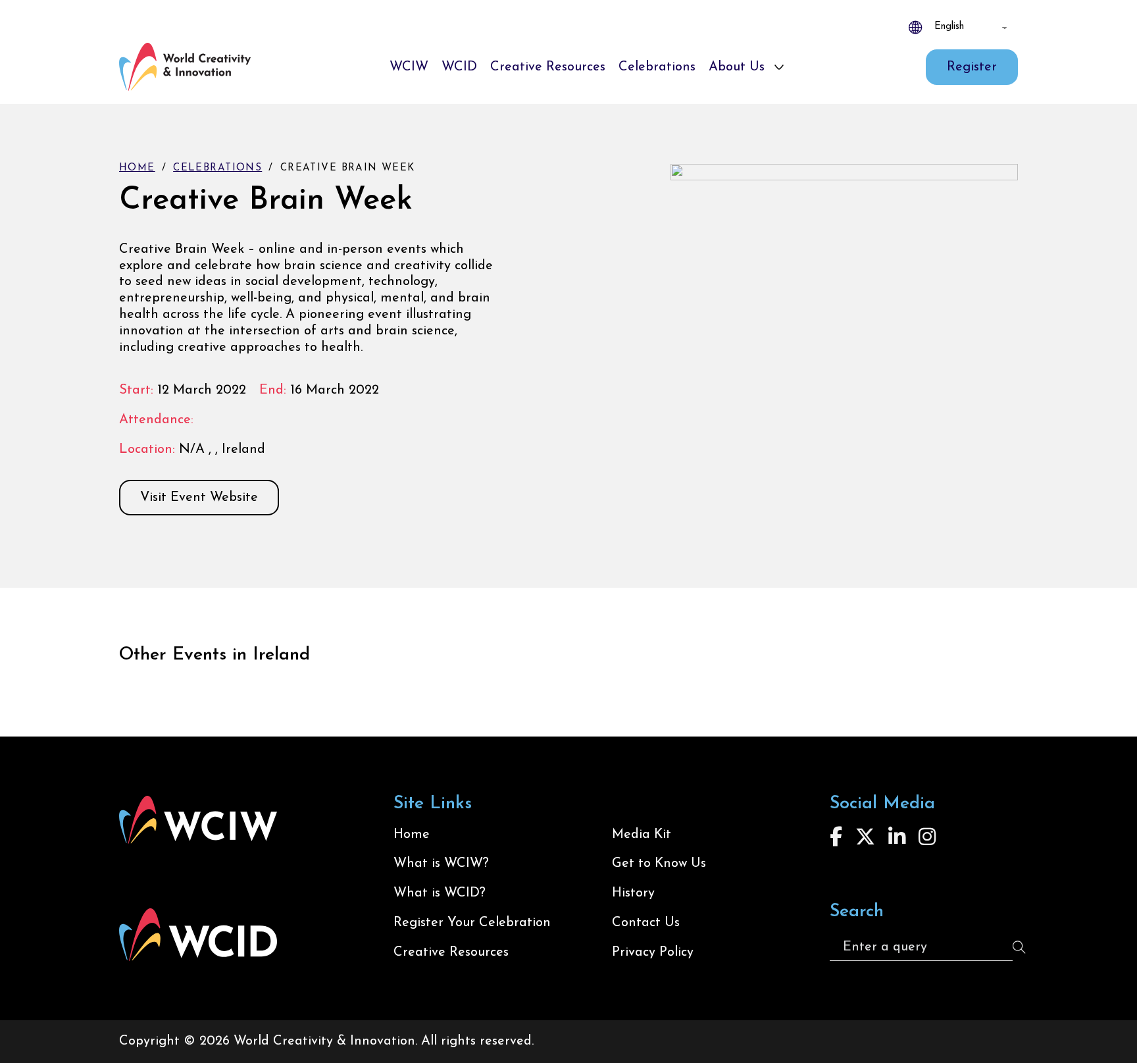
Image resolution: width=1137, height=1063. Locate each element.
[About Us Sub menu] (779, 67)
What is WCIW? (441, 863)
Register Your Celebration (472, 922)
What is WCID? (439, 893)
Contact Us (646, 922)
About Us (737, 67)
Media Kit (641, 834)
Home (137, 168)
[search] (1019, 947)
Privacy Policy (653, 952)
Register (972, 67)
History (633, 893)
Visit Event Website (199, 497)
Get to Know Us (659, 863)
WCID (459, 67)
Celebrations (657, 67)
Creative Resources (547, 67)
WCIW (409, 67)
